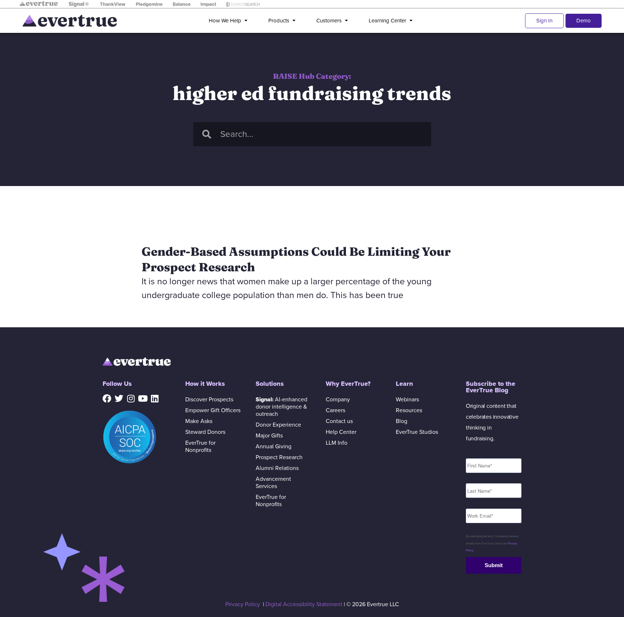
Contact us (339, 421)
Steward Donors (205, 432)
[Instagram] (130, 398)
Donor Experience (278, 424)
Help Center (341, 432)
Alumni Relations (277, 468)
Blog (401, 421)
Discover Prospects (209, 399)
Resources (409, 410)
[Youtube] (142, 398)
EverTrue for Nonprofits (200, 446)
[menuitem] (229, 20)
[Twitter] (118, 398)
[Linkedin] (154, 398)
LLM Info (336, 442)
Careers (335, 410)
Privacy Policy (242, 604)
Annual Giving (273, 446)
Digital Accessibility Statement (303, 604)
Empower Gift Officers (212, 410)
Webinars (407, 399)
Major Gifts (269, 435)
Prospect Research (279, 457)
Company (338, 399)
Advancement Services (273, 482)
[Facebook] (107, 398)
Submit (494, 565)
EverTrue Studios (417, 432)
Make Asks (198, 421)
